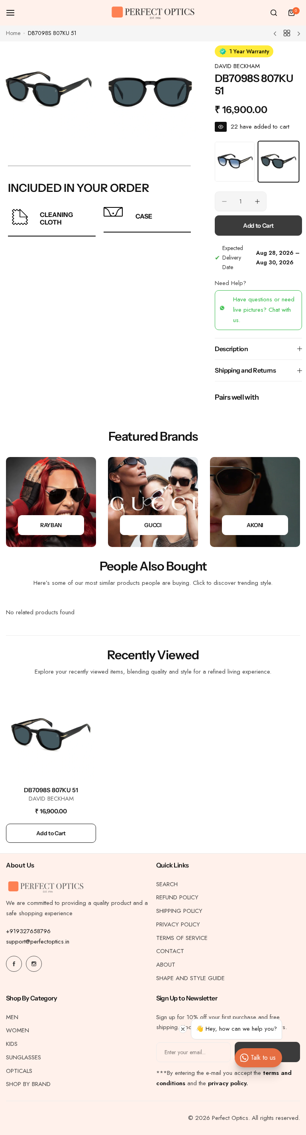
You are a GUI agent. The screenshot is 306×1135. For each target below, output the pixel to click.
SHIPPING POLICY (179, 910)
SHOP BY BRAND (28, 1084)
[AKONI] (255, 502)
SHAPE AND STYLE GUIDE (190, 978)
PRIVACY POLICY (178, 924)
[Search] (273, 12)
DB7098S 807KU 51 (51, 790)
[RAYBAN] (51, 502)
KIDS (12, 1043)
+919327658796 (28, 931)
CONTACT (170, 951)
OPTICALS (19, 1071)
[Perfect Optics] (153, 12)
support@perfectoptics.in (37, 941)
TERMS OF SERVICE (182, 938)
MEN (12, 1017)
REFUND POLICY (177, 897)
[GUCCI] (153, 502)
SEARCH (167, 884)
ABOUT (165, 964)
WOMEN (17, 1030)
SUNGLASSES (23, 1057)
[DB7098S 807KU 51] (51, 735)
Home (13, 33)
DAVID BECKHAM (237, 66)
